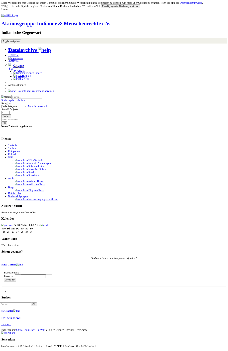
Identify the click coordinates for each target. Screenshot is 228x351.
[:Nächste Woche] (44, 225)
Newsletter (7, 310)
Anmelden (10, 279)
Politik (13, 55)
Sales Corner (8, 264)
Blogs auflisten (36, 190)
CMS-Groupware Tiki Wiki (31, 329)
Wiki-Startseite (36, 160)
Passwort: (9, 276)
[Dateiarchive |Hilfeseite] (45, 50)
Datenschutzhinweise (191, 2)
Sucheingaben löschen (13, 100)
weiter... (6, 324)
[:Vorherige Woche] (7, 225)
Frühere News (10, 318)
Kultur (14, 60)
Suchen (6, 116)
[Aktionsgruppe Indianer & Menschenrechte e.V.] (9, 15)
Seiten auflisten (36, 166)
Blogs (11, 187)
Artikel (11, 178)
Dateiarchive (23, 50)
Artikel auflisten (36, 184)
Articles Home (36, 181)
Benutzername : (12, 272)
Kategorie (6, 103)
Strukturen (33, 175)
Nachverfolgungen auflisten (43, 199)
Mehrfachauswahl (37, 106)
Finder (38, 73)
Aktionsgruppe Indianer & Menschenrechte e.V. (55, 24)
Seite (26, 79)
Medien (19, 71)
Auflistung (25, 76)
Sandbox (33, 172)
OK (4, 123)
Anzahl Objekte (9, 109)
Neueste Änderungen (39, 163)
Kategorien (14, 151)
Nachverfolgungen (18, 196)
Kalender (13, 154)
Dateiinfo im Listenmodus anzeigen (35, 91)
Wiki (10, 157)
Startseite (13, 145)
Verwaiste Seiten (37, 169)
